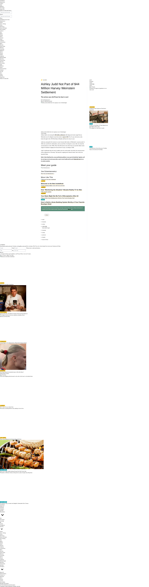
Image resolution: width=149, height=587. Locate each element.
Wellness (2, 6)
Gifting (1, 75)
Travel (1, 25)
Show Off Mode (3, 28)
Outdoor (2, 70)
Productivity (2, 60)
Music (1, 36)
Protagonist (2, 525)
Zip (12, 250)
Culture (1, 3)
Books (1, 33)
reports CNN (65, 137)
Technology (3, 341)
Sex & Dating (2, 29)
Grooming (2, 49)
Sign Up (1, 252)
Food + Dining (3, 23)
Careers (1, 580)
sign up (69, 209)
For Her (1, 71)
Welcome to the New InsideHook (52, 183)
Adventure (2, 26)
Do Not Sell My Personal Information (7, 585)
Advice (1, 52)
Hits (1, 518)
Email (13, 248)
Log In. (48, 228)
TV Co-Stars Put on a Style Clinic (6, 407)
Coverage (2, 521)
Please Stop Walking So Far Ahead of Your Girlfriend (10, 439)
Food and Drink (3, 68)
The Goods (2, 7)
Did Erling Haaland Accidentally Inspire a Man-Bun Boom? (12, 372)
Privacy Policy (20, 253)
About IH (2, 572)
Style (1, 5)
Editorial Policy (3, 573)
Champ (1, 523)
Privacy (1, 579)
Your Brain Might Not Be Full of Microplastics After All (59, 196)
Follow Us (2, 10)
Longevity (2, 56)
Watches (2, 47)
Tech (1, 73)
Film (1, 32)
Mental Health (3, 57)
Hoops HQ (2, 9)
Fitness (1, 53)
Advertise (2, 576)
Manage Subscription (4, 583)
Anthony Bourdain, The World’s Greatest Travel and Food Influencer (14, 313)
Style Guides (2, 46)
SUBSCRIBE (44, 226)
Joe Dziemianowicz (46, 100)
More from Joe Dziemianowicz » (47, 173)
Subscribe (6, 10)
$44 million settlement (60, 135)
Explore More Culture (4, 373)
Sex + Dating (3, 437)
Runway (1, 45)
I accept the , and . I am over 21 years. (16, 253)
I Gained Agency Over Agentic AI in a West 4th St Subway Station (13, 343)
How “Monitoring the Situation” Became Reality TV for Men (61, 190)
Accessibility (2, 582)
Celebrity (2, 40)
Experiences (2, 2)
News (1, 43)
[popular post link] (98, 97)
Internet (1, 37)
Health (1, 54)
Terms (1, 578)
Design (1, 35)
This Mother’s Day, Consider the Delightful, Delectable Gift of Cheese (14, 503)
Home (1, 67)
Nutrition (2, 59)
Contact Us (2, 575)
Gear (91, 146)
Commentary (2, 42)
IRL (0, 522)
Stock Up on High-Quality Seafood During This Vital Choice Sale (13, 471)
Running (1, 61)
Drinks (1, 22)
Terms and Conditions (10, 253)
